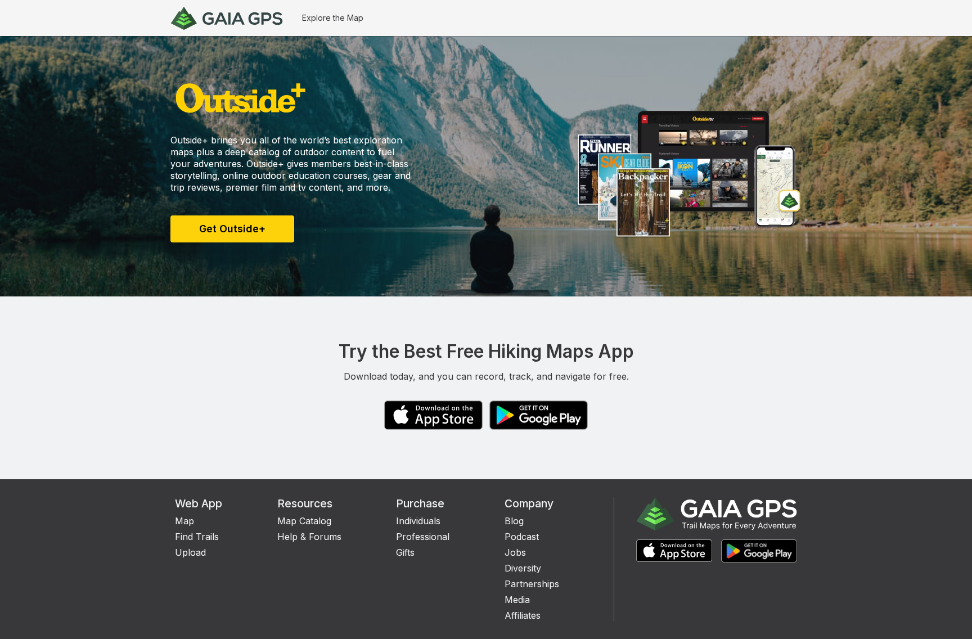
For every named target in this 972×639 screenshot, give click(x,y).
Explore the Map (332, 17)
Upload (190, 552)
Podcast (522, 536)
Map (184, 520)
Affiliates (523, 615)
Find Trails (197, 536)
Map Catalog (304, 520)
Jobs (515, 552)
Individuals (418, 520)
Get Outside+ (232, 229)
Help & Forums (309, 536)
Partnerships (532, 584)
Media (517, 599)
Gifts (405, 552)
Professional (422, 536)
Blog (514, 520)
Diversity (523, 568)
